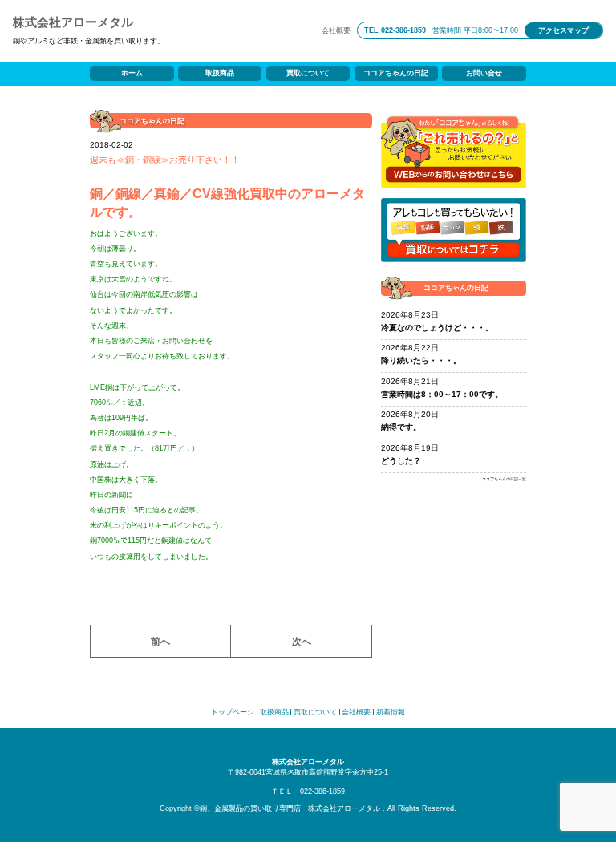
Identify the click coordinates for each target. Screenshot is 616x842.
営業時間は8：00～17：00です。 (442, 394)
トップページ (232, 712)
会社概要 (336, 30)
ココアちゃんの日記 (395, 73)
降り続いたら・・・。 (421, 360)
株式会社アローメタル (73, 22)
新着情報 (390, 712)
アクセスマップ (563, 30)
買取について (308, 73)
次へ (301, 641)
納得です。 (401, 427)
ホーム (132, 73)
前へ (160, 641)
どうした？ (401, 460)
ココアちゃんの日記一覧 (504, 479)
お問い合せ (484, 73)
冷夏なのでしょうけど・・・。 (437, 327)
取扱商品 (219, 73)
